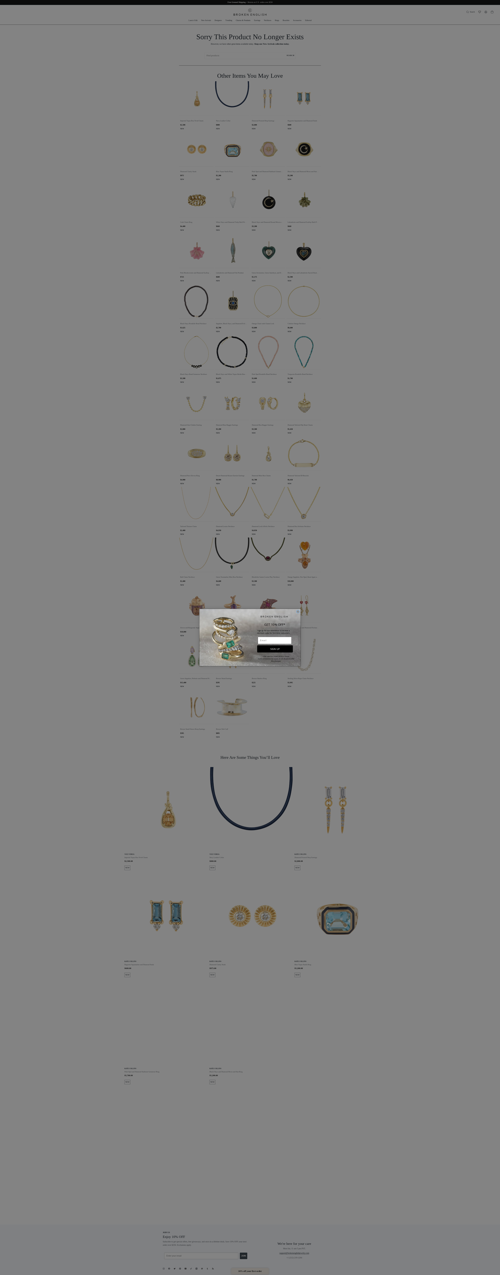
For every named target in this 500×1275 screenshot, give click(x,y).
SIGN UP (275, 649)
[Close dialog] (297, 611)
